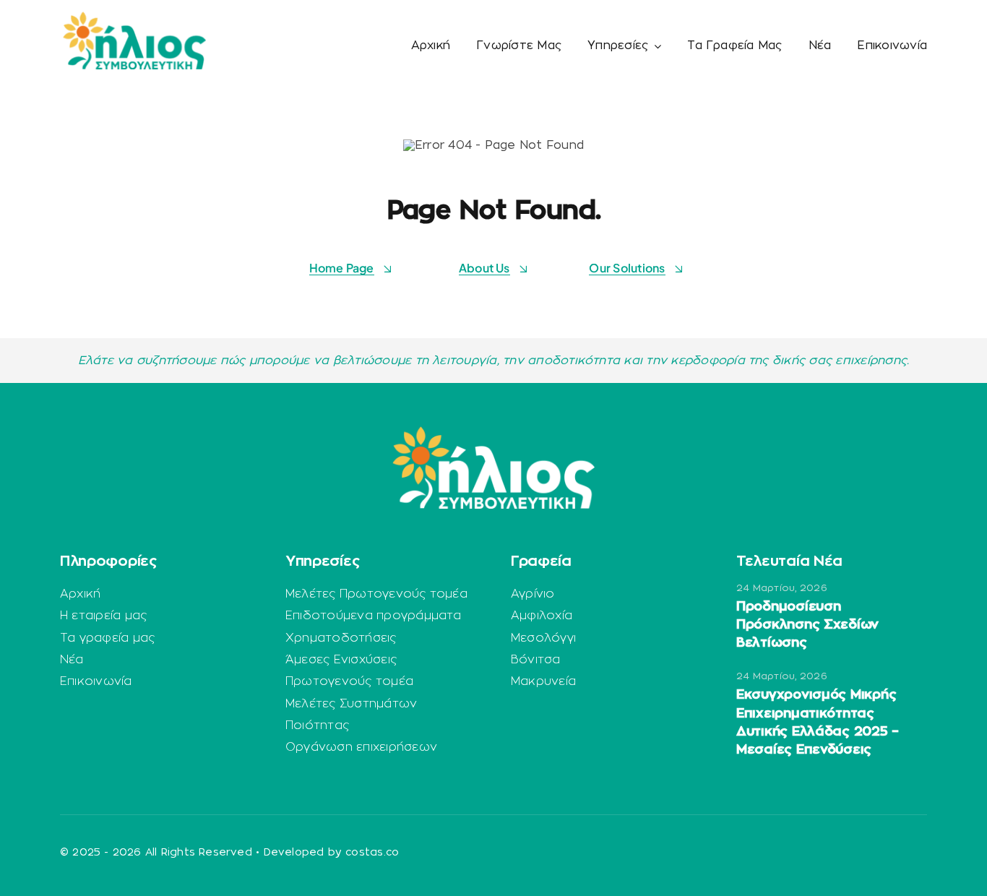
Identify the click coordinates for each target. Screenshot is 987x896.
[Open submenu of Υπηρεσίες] (654, 46)
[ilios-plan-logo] (134, 17)
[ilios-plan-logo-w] (493, 432)
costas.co (372, 853)
